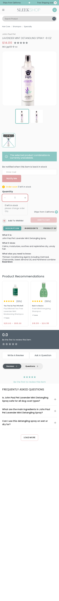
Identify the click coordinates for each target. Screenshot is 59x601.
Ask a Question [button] (43, 355)
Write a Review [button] (16, 355)
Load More (29, 437)
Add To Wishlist (15, 220)
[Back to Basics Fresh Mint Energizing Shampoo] (44, 289)
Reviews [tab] (10, 366)
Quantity (7, 191)
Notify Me (11, 178)
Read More (7, 262)
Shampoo (17, 26)
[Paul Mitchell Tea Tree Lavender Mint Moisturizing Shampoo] (15, 289)
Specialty (28, 26)
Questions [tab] (30, 366)
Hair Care (6, 26)
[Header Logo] (28, 9)
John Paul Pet (9, 34)
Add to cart (43, 219)
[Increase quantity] (25, 198)
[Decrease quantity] (5, 198)
